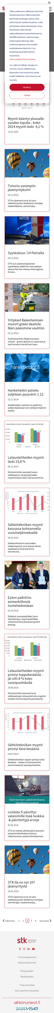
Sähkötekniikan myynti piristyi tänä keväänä (25, 746)
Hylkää (27, 95)
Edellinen (10, 920)
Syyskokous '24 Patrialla (26, 252)
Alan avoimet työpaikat (27, 990)
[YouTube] (33, 949)
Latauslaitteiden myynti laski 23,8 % (26, 459)
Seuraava (44, 920)
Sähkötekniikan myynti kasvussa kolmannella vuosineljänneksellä (25, 528)
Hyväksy (27, 87)
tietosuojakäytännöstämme (22, 59)
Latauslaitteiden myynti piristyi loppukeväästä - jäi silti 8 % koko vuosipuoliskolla (26, 676)
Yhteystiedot (27, 970)
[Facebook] (20, 949)
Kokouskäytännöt (27, 962)
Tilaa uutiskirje (27, 984)
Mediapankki (27, 976)
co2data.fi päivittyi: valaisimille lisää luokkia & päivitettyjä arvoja (26, 816)
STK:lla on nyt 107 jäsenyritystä (21, 884)
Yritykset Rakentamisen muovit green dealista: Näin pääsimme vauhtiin (26, 324)
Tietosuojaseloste (27, 957)
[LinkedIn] (29, 949)
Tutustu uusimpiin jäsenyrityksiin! (22, 187)
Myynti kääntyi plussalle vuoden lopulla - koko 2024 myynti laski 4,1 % (26, 122)
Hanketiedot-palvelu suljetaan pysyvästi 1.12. (26, 392)
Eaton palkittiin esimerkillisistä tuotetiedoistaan (20, 601)
